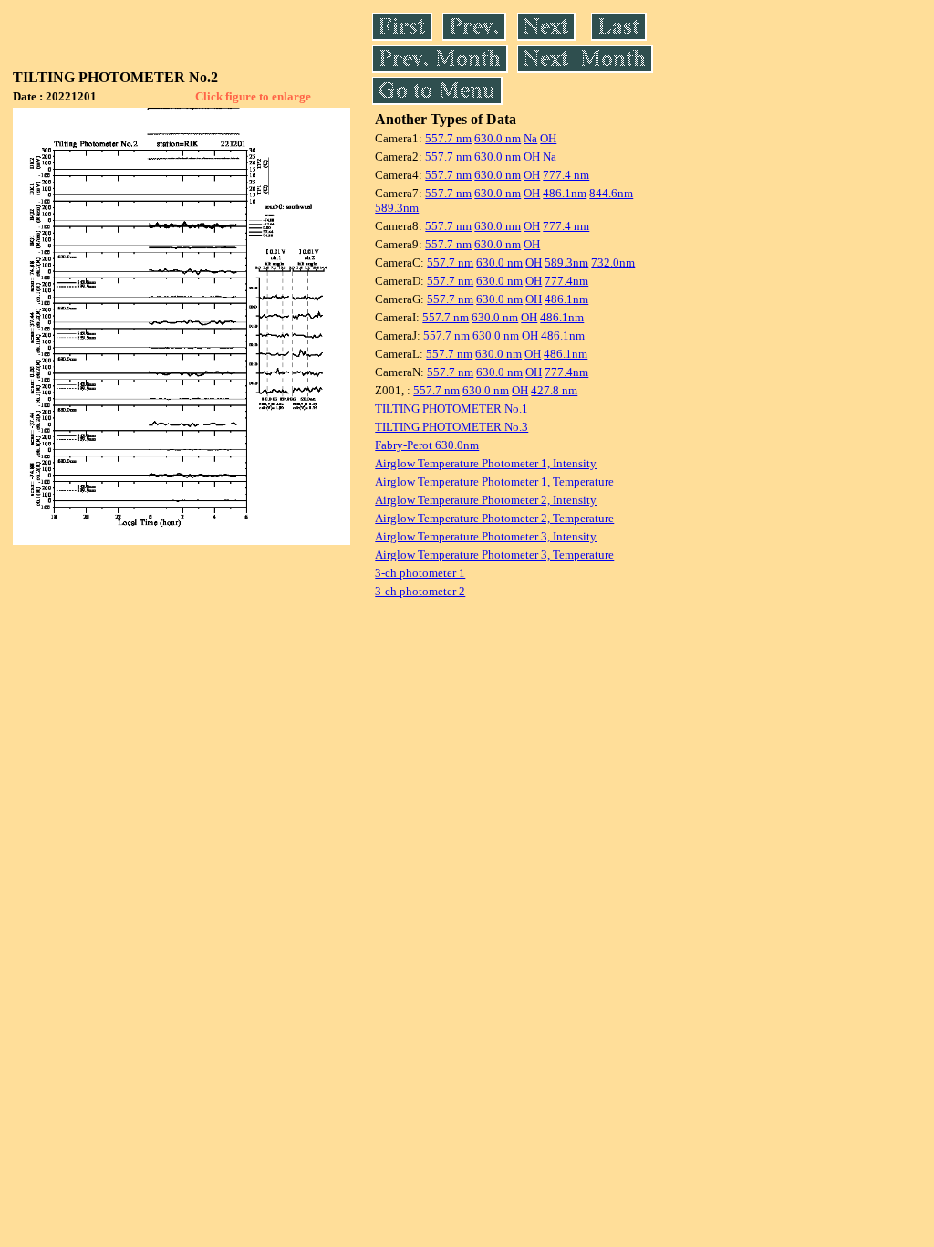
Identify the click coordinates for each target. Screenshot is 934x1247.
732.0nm (613, 262)
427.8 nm (554, 390)
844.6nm (611, 193)
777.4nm (566, 281)
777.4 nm (566, 175)
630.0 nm (497, 138)
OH (548, 138)
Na (530, 138)
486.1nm (564, 193)
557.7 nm (448, 138)
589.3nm (397, 208)
